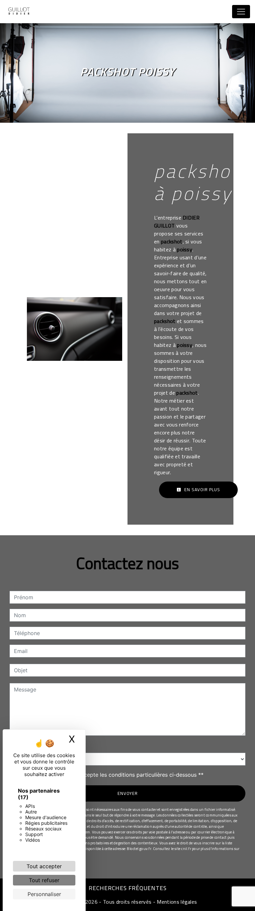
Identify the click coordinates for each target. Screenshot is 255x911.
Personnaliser (44, 894)
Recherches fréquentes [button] (128, 888)
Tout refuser (44, 880)
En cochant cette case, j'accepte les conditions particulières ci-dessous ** (110, 774)
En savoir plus (201, 489)
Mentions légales (176, 902)
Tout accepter (44, 866)
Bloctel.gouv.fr (139, 848)
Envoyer (128, 793)
